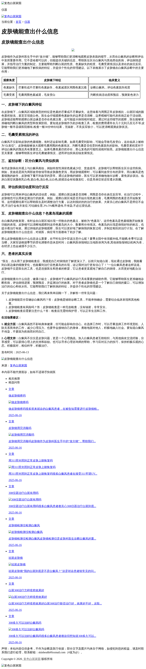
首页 (18, 21)
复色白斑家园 (18, 365)
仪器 (27, 21)
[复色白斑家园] (11, 16)
